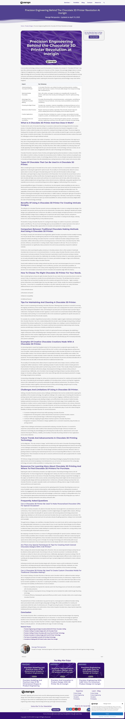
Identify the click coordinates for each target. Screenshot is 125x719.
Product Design (29, 26)
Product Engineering (79, 695)
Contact (89, 2)
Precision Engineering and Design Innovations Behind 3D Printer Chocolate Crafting (45, 629)
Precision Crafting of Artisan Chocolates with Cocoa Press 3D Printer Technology (44, 633)
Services (67, 2)
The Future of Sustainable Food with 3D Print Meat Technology (40, 637)
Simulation (76, 697)
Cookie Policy (101, 716)
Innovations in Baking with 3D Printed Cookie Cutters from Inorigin (41, 639)
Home (22, 26)
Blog (83, 2)
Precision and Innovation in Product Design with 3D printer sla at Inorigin (62, 682)
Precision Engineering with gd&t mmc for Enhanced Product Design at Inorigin (90, 682)
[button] (122, 703)
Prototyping (76, 699)
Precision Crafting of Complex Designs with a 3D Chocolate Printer (40, 631)
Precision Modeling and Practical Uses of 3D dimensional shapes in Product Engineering (32, 683)
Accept (107, 713)
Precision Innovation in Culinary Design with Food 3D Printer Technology (42, 635)
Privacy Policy (106, 716)
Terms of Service (113, 716)
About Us (98, 2)
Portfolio (76, 2)
